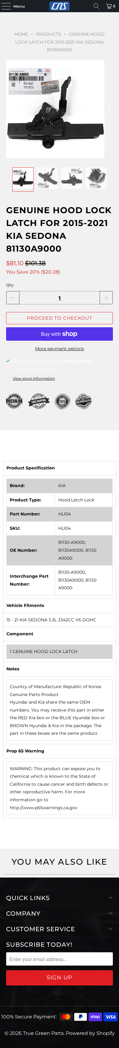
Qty (10, 284)
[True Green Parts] (59, 6)
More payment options (59, 348)
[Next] (108, 109)
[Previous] (11, 109)
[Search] (96, 6)
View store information (34, 378)
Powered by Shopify (90, 1033)
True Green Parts (43, 1033)
